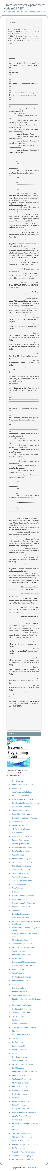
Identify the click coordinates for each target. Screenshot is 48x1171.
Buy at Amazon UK (13, 775)
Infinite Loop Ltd (32, 1167)
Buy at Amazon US (13, 773)
